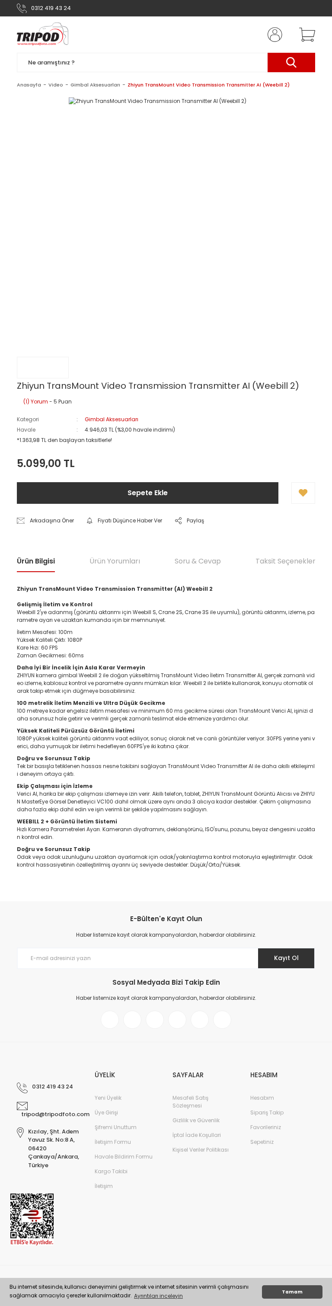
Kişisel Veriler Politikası (200, 1149)
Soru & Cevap (198, 561)
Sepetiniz (262, 1142)
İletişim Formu (113, 1142)
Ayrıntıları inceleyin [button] (158, 1296)
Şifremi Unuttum (116, 1127)
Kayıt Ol (286, 958)
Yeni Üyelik (108, 1097)
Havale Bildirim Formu (124, 1156)
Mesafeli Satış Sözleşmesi (190, 1101)
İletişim (104, 1186)
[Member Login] (273, 34)
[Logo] (42, 34)
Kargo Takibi (111, 1171)
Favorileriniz (265, 1127)
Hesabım (262, 1097)
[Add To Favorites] (303, 493)
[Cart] (305, 34)
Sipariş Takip (267, 1112)
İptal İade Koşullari (196, 1135)
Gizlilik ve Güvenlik (196, 1120)
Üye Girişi (106, 1112)
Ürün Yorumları (114, 561)
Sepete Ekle (148, 493)
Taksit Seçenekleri (286, 561)
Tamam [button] (292, 1292)
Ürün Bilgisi (36, 561)
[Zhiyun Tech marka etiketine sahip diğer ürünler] (43, 367)
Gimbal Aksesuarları (111, 419)
